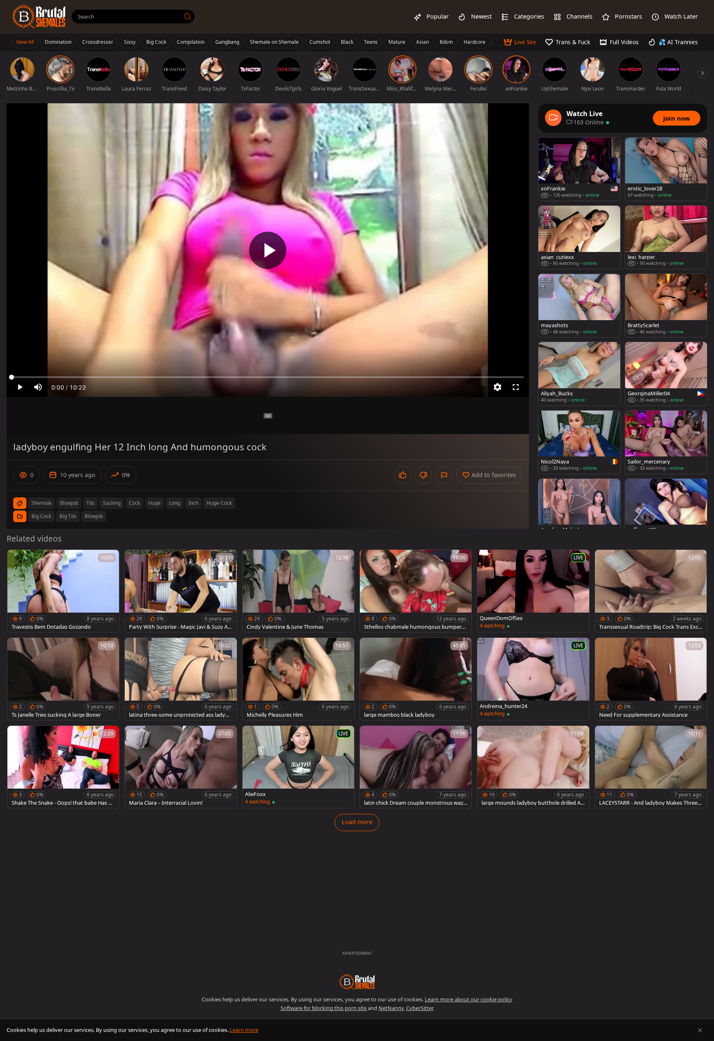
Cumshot (319, 41)
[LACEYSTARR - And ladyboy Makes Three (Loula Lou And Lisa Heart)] (651, 767)
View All (25, 41)
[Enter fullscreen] (515, 387)
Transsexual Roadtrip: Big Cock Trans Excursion (650, 627)
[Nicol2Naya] (579, 442)
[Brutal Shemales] (39, 16)
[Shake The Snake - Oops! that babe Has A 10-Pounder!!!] (63, 767)
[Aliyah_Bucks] (579, 373)
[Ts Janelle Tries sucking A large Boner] (63, 679)
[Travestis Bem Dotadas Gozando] (63, 591)
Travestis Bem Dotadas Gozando (51, 627)
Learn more (244, 1030)
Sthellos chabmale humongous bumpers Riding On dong (414, 627)
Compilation (191, 41)
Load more (357, 822)
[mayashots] (579, 305)
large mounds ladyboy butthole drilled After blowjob (532, 803)
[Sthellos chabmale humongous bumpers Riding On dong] (415, 591)
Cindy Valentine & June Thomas (285, 627)
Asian (422, 41)
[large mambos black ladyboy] (415, 679)
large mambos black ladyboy (399, 715)
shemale (41, 502)
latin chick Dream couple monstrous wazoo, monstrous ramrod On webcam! (415, 803)
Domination (58, 41)
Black (347, 41)
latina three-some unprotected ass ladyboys (180, 715)
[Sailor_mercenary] (666, 442)
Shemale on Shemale (274, 41)
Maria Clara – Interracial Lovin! (165, 803)
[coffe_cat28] (666, 510)
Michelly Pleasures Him (275, 715)
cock (134, 502)
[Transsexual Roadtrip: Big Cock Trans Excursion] (651, 591)
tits (90, 502)
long (174, 502)
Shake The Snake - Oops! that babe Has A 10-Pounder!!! (62, 803)
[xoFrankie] (579, 169)
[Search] (188, 17)
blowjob (69, 502)
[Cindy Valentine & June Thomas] (298, 591)
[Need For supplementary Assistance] (651, 679)
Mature (396, 41)
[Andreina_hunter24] (533, 679)
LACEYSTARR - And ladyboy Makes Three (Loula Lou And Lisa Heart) (648, 803)
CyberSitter (420, 1008)
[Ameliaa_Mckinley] (579, 510)
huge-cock (219, 502)
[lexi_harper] (666, 237)
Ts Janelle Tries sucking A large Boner (56, 715)
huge (154, 502)
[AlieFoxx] (298, 767)
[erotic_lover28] (666, 169)
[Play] (267, 250)
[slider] (268, 377)
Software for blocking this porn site (324, 1008)
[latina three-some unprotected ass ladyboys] (180, 679)
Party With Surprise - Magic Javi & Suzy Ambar (178, 627)
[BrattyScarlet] (666, 305)
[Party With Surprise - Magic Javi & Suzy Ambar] (180, 591)
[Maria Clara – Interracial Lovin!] (180, 767)
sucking (112, 502)
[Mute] (38, 387)
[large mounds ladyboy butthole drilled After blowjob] (533, 767)
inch (193, 502)
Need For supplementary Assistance (643, 715)
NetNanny (391, 1008)
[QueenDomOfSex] (533, 591)
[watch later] (17, 559)
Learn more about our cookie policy (468, 999)
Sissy (130, 41)
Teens (371, 41)
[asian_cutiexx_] (579, 237)
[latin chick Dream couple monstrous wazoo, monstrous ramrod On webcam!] (415, 767)
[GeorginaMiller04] (666, 373)
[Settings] (497, 387)
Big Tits (68, 516)
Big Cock (156, 41)
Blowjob (94, 516)
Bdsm (446, 41)
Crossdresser (97, 41)
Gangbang (227, 41)
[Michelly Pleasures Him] (298, 679)
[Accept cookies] (700, 1030)
